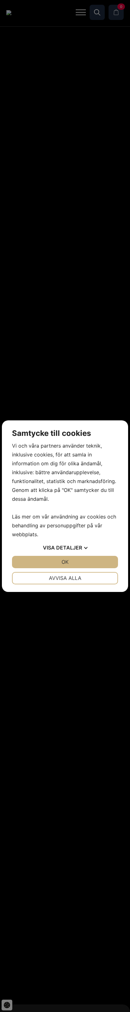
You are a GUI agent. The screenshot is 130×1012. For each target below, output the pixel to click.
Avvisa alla (65, 578)
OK (65, 562)
